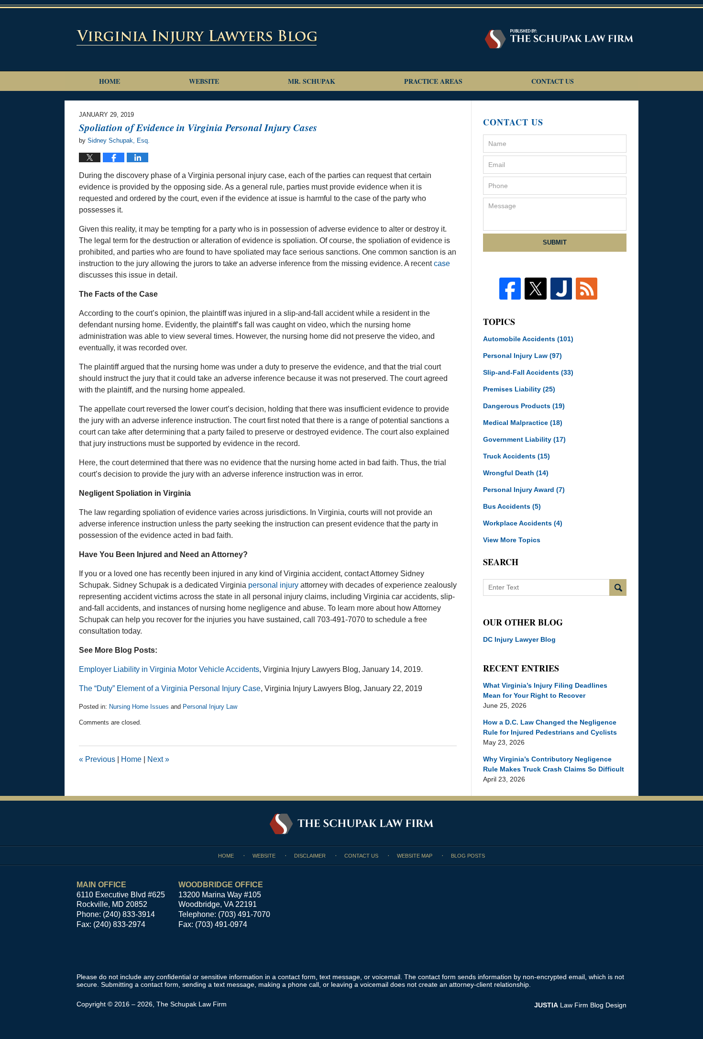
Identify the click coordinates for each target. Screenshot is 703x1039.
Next (158, 759)
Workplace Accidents (522, 523)
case (442, 263)
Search (617, 587)
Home (109, 81)
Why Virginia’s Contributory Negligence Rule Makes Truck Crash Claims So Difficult (553, 764)
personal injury (273, 585)
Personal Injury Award (524, 489)
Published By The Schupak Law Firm (559, 39)
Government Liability (524, 439)
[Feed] (586, 288)
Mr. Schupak (311, 81)
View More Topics (511, 540)
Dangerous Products (524, 406)
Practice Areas (433, 81)
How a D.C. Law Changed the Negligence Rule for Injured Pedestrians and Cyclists (550, 727)
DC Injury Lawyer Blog (519, 639)
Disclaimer (310, 856)
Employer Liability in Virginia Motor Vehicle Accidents (169, 669)
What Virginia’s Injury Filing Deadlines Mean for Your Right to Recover (545, 690)
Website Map (414, 856)
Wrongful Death (516, 473)
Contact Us (552, 81)
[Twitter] (535, 288)
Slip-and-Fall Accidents (528, 372)
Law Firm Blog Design (580, 1005)
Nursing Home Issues (139, 706)
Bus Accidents (512, 506)
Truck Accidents (516, 456)
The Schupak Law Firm (191, 1004)
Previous (97, 759)
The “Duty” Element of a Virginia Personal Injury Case (170, 688)
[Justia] (561, 288)
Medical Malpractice (522, 422)
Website (204, 81)
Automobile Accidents (528, 339)
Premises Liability (519, 389)
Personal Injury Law (210, 706)
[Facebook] (510, 288)
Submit (555, 242)
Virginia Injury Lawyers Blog (197, 37)
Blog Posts (468, 856)
